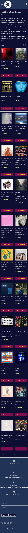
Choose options (7, 76)
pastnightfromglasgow (21, 94)
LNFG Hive (17, 192)
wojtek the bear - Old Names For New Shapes (6, 232)
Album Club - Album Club (6, 97)
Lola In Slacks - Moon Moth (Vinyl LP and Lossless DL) (20, 368)
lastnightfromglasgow (7, 61)
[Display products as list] (26, 45)
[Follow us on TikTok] (11, 523)
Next (24, 455)
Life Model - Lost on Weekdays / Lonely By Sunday (6, 402)
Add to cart (21, 108)
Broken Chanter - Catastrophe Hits (19, 299)
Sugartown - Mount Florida (6, 299)
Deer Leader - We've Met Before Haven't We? (20, 402)
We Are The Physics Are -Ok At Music (20, 332)
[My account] (22, 4)
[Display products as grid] (23, 45)
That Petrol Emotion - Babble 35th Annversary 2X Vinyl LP (20, 162)
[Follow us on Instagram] (5, 523)
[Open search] (19, 4)
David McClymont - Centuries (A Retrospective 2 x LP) (20, 232)
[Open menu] (2, 4)
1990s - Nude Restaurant (4, 265)
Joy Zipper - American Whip (6, 129)
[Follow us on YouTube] (8, 523)
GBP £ (11, 515)
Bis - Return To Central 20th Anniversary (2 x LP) (6, 437)
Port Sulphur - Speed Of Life (6, 64)
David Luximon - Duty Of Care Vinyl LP (6, 195)
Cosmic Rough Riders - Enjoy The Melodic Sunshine (6, 368)
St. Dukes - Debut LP (20, 64)
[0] (25, 4)
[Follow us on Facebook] (2, 523)
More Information (14, 497)
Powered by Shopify (5, 530)
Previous (5, 455)
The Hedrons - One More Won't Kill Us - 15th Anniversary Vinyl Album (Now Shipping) (6, 333)
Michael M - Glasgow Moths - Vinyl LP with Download (20, 266)
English (3, 515)
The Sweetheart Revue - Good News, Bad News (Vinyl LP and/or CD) (20, 197)
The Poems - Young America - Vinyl (20, 436)
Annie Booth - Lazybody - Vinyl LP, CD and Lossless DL (6, 162)
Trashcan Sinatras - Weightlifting (20, 129)
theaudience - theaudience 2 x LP (19, 97)
